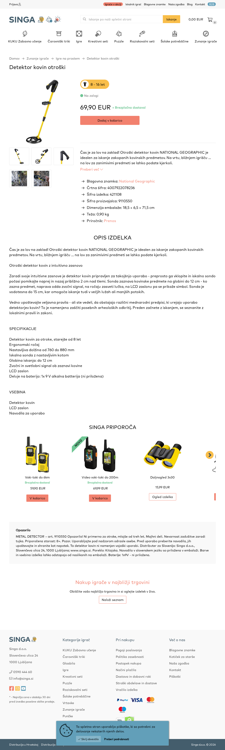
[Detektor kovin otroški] (41, 112)
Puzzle (67, 683)
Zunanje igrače (38, 58)
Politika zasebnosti (130, 657)
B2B (211, 4)
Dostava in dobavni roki (133, 676)
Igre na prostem (68, 58)
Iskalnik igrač (133, 4)
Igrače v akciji (113, 4)
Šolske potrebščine (77, 696)
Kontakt (200, 4)
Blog (189, 4)
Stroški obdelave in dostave (136, 683)
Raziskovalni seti (75, 690)
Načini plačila (126, 670)
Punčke (68, 716)
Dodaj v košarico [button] (110, 120)
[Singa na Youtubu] (23, 688)
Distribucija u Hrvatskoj (23, 744)
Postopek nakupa (128, 663)
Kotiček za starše (182, 657)
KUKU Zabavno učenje (79, 650)
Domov (14, 58)
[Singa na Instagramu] (17, 688)
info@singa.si (23, 678)
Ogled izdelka (162, 497)
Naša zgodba (176, 4)
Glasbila (69, 663)
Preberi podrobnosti (116, 739)
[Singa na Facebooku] (11, 688)
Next (210, 455)
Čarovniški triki (74, 657)
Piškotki (175, 676)
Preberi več (90, 169)
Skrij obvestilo (90, 739)
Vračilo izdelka (127, 690)
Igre (66, 670)
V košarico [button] (37, 498)
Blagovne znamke (155, 4)
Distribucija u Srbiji (53, 744)
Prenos (110, 220)
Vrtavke (68, 703)
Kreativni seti (73, 676)
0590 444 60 (22, 672)
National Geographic (137, 181)
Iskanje (171, 19)
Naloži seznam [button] (112, 600)
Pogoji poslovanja (129, 650)
